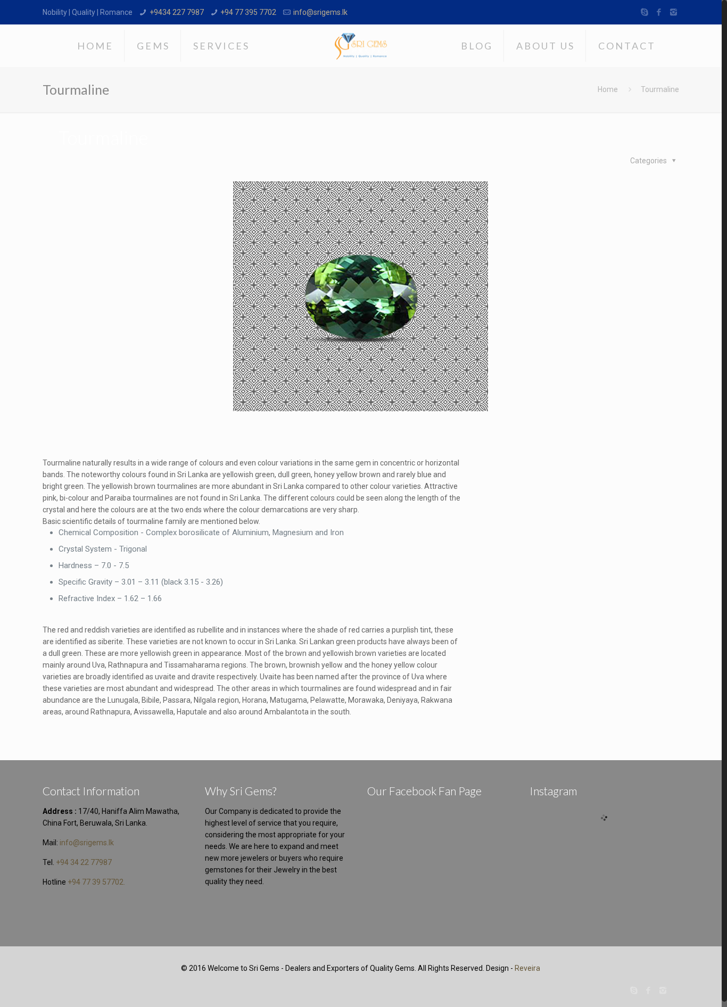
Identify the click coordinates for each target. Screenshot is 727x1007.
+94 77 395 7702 (248, 12)
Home (608, 89)
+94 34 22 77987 (84, 862)
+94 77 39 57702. (96, 882)
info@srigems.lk (320, 12)
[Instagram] (673, 12)
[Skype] (644, 12)
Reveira (527, 968)
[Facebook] (659, 12)
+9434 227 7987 (177, 12)
